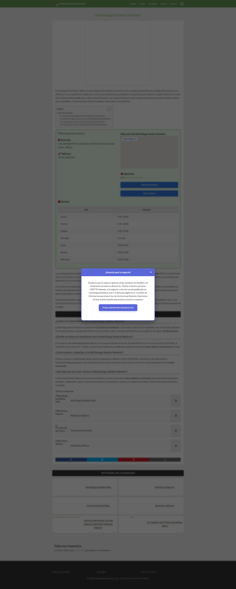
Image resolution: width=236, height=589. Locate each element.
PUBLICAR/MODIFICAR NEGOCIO (118, 307)
